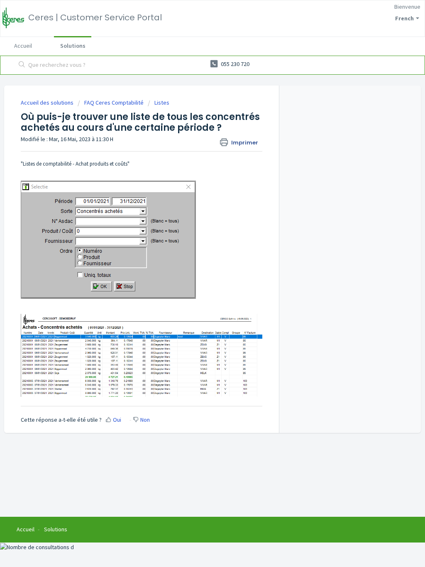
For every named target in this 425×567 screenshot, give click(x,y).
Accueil (23, 45)
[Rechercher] (22, 65)
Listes (161, 102)
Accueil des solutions (48, 102)
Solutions (72, 45)
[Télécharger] (197, 176)
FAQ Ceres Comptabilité (114, 102)
